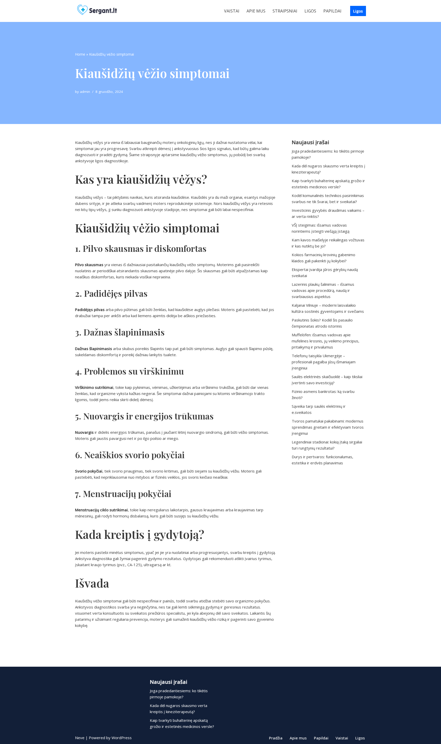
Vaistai (231, 11)
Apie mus (256, 11)
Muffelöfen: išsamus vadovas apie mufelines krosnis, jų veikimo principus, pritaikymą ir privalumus (325, 341)
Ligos (310, 11)
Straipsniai (285, 11)
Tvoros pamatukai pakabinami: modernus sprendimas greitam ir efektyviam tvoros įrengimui (328, 427)
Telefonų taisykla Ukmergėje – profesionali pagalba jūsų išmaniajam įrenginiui (324, 361)
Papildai (332, 11)
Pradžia (276, 737)
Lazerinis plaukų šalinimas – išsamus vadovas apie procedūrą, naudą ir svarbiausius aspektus (323, 290)
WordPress (122, 737)
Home (80, 54)
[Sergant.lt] (102, 11)
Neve (79, 737)
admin (85, 91)
